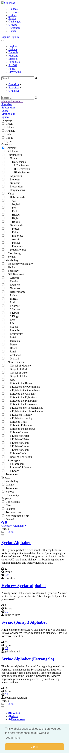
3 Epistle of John (17, 449)
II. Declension (18, 168)
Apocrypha (13, 460)
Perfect (13, 242)
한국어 (12, 65)
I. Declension (17, 165)
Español (13, 58)
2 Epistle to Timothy (19, 418)
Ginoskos (13, 84)
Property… (7, 498)
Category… (8, 144)
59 (6, 694)
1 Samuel (13, 305)
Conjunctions (15, 190)
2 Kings (12, 316)
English (12, 46)
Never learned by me (17, 515)
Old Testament (15, 274)
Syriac (9, 141)
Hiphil (12, 218)
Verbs (4, 110)
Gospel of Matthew (18, 365)
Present (13, 228)
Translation (12, 474)
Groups (12, 24)
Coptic (9, 137)
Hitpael (13, 214)
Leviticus (13, 284)
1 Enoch (12, 470)
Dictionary (14, 27)
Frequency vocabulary (19, 263)
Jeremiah (13, 340)
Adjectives (14, 175)
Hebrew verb (15, 197)
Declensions (16, 161)
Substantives (8, 107)
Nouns (11, 158)
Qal (11, 200)
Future (12, 232)
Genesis (12, 277)
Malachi (12, 358)
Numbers (13, 182)
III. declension (18, 172)
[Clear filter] (6, 522)
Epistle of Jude (16, 453)
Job (10, 323)
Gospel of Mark (17, 369)
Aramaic (10, 130)
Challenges (14, 21)
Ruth (10, 302)
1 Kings (12, 312)
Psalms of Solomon (18, 467)
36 (12, 531)
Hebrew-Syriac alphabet (23, 585)
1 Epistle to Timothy (19, 414)
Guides (12, 15)
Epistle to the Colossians (21, 404)
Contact (15, 713)
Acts (10, 379)
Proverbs (13, 330)
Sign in (15, 36)
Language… (8, 120)
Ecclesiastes (14, 333)
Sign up (5, 36)
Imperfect (14, 235)
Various (10, 491)
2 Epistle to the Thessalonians (24, 411)
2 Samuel (13, 309)
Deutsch (13, 52)
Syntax (5, 116)
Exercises (13, 12)
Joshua (12, 295)
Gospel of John (16, 376)
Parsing (10, 484)
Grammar (13, 90)
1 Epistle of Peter (17, 435)
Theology (12, 270)
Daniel (11, 344)
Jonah (11, 351)
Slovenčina (14, 71)
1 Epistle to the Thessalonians (24, 407)
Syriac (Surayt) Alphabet (24, 622)
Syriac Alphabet (16, 542)
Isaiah (11, 337)
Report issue (18, 719)
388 (7, 574)
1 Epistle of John (17, 442)
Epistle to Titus (16, 421)
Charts (12, 30)
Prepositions (15, 186)
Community (12, 495)
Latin (9, 134)
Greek (9, 123)
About (14, 716)
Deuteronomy (15, 291)
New (8, 505)
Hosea (11, 347)
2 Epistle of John (17, 446)
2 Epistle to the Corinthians (23, 390)
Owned (10, 519)
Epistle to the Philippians (22, 400)
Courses (13, 8)
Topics (12, 18)
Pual (11, 211)
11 (6, 611)
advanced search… (12, 101)
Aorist (12, 239)
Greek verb (14, 225)
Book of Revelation (19, 456)
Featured (10, 508)
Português (14, 61)
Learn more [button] (13, 737)
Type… (5, 477)
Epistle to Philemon (19, 425)
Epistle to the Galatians (21, 393)
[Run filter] (2, 522)
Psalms (12, 326)
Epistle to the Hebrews (20, 428)
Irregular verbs (16, 249)
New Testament (15, 362)
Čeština (12, 49)
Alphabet (6, 104)
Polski (11, 68)
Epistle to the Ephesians (21, 397)
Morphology (8, 113)
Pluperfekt (15, 246)
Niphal (13, 204)
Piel (11, 207)
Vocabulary (12, 260)
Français (13, 55)
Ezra (10, 319)
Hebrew (10, 127)
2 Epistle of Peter (17, 439)
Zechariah (13, 355)
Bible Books (13, 501)
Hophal (13, 221)
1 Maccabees (15, 463)
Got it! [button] (34, 746)
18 (8, 531)
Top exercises (13, 512)
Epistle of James (17, 432)
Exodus (12, 281)
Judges (12, 298)
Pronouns (13, 179)
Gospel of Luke (16, 372)
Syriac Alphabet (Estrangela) (27, 659)
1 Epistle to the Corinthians (23, 386)
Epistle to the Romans (20, 383)
